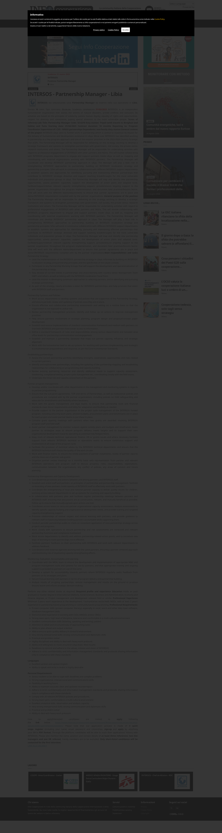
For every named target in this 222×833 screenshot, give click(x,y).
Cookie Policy (159, 19)
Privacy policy (99, 30)
